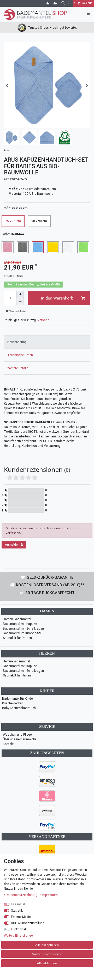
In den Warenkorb (57, 298)
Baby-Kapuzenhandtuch (19, 708)
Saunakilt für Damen (17, 638)
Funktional (18, 929)
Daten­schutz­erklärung (22, 895)
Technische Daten (20, 355)
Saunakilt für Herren (17, 675)
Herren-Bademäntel (16, 661)
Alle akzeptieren (47, 945)
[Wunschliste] (69, 3)
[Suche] (63, 3)
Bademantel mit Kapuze (20, 624)
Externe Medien (21, 917)
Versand (43, 320)
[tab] (47, 342)
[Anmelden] (48, 3)
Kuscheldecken (12, 703)
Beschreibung (17, 342)
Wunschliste (17, 311)
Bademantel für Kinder (18, 698)
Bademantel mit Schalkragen (23, 628)
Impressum (50, 895)
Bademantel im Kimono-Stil (22, 633)
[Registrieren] (56, 3)
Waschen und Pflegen (18, 734)
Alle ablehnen (47, 963)
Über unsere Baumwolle (19, 739)
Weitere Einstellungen (19, 935)
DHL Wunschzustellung (27, 923)
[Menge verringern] (20, 301)
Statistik (17, 910)
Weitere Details (17, 368)
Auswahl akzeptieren (47, 954)
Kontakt (8, 744)
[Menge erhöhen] (20, 294)
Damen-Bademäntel (17, 619)
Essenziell (18, 904)
